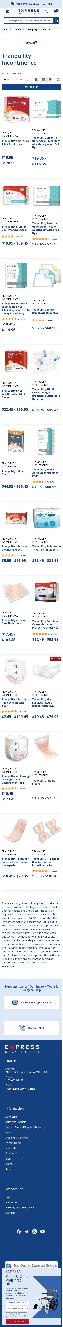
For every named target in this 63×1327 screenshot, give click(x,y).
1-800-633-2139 (14, 1080)
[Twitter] (27, 1231)
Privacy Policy (24, 1316)
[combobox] (8, 1308)
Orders (9, 1197)
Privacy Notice (13, 1143)
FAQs (8, 1132)
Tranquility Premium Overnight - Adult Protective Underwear (46, 624)
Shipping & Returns (16, 1137)
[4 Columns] (51, 79)
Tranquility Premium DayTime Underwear (14, 228)
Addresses (11, 1202)
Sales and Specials (15, 1122)
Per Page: (17, 73)
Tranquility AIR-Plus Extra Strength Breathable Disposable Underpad (46, 394)
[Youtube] (42, 1231)
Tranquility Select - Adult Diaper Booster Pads (45, 473)
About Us (10, 1148)
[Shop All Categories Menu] (8, 12)
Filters (34, 87)
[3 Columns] (43, 79)
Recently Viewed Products (20, 1207)
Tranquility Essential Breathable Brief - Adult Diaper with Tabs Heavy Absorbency (16, 308)
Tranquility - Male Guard (13, 472)
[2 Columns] (36, 79)
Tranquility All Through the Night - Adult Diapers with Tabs (16, 779)
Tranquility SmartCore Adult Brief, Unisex (16, 142)
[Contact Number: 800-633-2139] (46, 11)
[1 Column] (29, 79)
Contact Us (11, 1153)
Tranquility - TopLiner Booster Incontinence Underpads (15, 862)
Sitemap (10, 1212)
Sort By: (6, 73)
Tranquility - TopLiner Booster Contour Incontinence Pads (45, 862)
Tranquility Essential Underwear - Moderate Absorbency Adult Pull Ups (46, 142)
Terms (7, 1317)
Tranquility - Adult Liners (43, 782)
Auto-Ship (11, 1116)
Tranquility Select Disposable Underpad (45, 311)
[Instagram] (34, 1231)
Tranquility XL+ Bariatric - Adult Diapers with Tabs (43, 703)
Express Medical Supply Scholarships (26, 1127)
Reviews (10, 1169)
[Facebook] (19, 1231)
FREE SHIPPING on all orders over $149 (34, 4)
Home (5, 29)
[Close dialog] (58, 1271)
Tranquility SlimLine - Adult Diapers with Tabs (15, 703)
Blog (8, 1158)
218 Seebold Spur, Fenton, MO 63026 (26, 1072)
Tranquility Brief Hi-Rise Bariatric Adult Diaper (14, 394)
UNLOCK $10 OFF (17, 1321)
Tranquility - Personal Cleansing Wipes (15, 548)
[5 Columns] (58, 79)
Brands (17, 29)
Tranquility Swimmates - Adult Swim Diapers (46, 548)
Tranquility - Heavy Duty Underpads (13, 621)
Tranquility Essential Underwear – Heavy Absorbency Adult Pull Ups (45, 228)
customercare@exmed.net (20, 1088)
